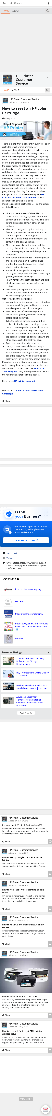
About (15, 10)
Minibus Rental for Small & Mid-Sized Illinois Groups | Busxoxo (31, 687)
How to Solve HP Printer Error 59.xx (19, 996)
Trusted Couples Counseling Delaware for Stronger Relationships (30, 661)
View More (26, 1099)
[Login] (48, 4)
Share (7, 401)
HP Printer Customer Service (24, 99)
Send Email (11, 553)
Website (10, 558)
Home (6, 10)
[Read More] (50, 841)
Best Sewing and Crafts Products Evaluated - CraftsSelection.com (31, 625)
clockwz (19, 638)
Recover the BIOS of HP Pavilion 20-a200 (22, 825)
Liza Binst (20, 601)
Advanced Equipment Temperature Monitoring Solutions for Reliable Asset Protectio (29, 701)
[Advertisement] (26, 42)
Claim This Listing (24, 540)
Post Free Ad (26, 713)
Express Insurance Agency (28, 589)
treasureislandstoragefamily (29, 613)
